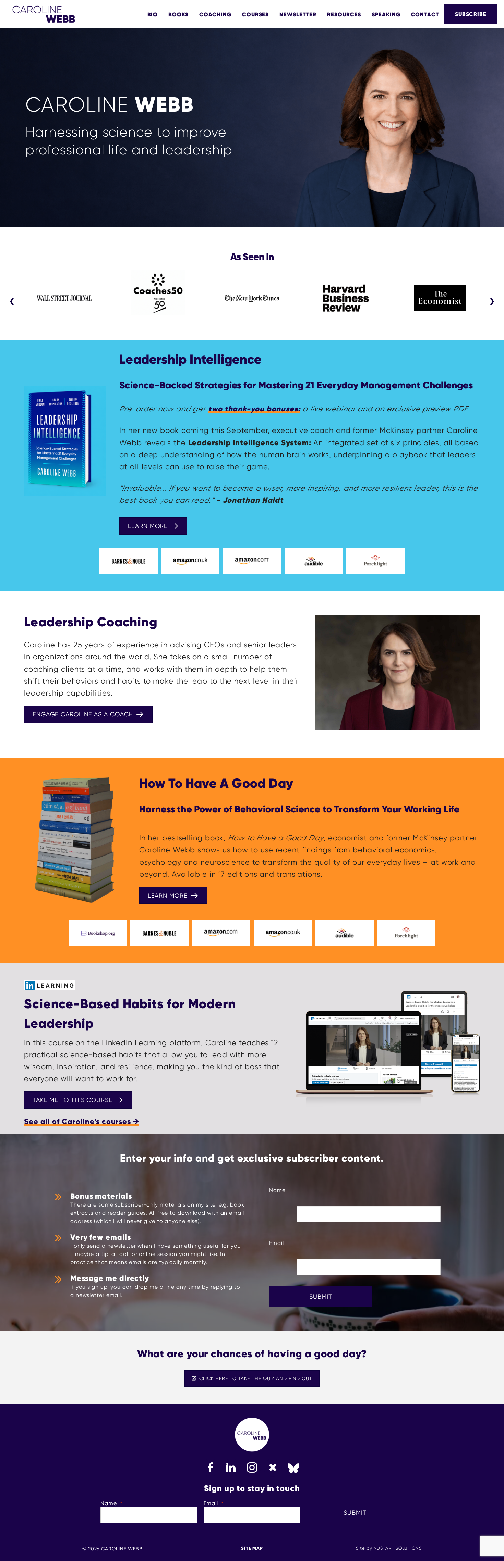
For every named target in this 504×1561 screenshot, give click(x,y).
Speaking (386, 14)
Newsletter (297, 14)
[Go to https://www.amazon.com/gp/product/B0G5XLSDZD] (252, 561)
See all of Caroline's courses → (81, 1121)
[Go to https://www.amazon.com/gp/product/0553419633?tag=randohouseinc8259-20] (221, 933)
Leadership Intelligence (190, 359)
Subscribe (471, 14)
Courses (255, 14)
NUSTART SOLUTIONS (398, 1548)
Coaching (215, 14)
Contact (425, 14)
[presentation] (12, 301)
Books (178, 14)
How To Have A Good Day (216, 783)
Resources (344, 14)
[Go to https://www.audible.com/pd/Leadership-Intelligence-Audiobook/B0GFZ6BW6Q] (314, 561)
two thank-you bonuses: (254, 408)
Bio (152, 14)
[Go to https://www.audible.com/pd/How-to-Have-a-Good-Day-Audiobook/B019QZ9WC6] (344, 933)
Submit (320, 1296)
